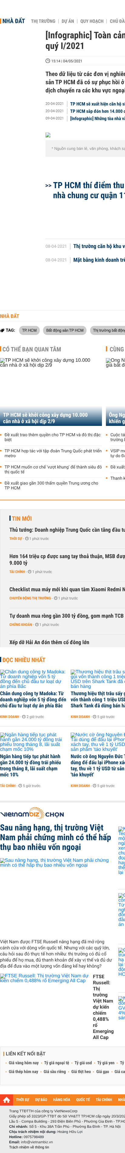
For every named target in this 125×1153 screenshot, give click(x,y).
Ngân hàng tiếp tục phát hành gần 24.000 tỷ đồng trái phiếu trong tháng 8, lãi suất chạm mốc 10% (30, 766)
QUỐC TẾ (83, 1100)
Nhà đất (13, 21)
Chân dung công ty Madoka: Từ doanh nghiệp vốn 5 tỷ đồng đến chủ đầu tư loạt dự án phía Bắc (33, 700)
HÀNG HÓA (61, 1100)
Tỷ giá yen (106, 1063)
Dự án (68, 21)
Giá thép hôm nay (23, 1072)
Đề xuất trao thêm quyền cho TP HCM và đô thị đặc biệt (53, 437)
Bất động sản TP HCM (64, 330)
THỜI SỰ (22, 1100)
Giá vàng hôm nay (24, 1063)
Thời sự (15, 539)
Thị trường (43, 21)
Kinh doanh (9, 717)
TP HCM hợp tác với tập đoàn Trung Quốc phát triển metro (53, 453)
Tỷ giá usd (83, 1063)
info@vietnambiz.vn (37, 1142)
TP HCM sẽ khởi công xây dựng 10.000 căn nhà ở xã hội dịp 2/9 (45, 418)
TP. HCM (29, 330)
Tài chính (17, 572)
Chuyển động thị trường (30, 598)
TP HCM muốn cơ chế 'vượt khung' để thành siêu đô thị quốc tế (53, 470)
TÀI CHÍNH (104, 1100)
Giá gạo (102, 1072)
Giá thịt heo (81, 1072)
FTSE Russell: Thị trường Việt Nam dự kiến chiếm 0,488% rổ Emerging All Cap (103, 1007)
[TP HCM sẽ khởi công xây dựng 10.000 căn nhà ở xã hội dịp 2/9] (51, 392)
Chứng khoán (20, 625)
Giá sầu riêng (55, 1072)
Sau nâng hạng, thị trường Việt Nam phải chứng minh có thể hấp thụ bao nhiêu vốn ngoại (55, 837)
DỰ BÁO (41, 1100)
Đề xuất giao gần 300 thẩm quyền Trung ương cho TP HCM (51, 486)
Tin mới (22, 518)
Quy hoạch (91, 21)
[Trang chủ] (6, 1100)
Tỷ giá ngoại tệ (56, 1063)
